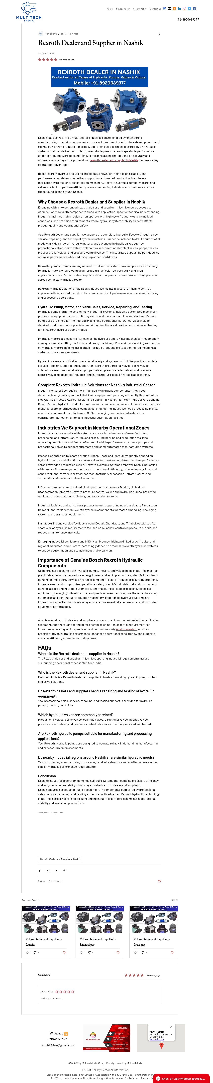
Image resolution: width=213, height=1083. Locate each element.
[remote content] (100, 831)
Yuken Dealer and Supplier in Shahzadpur (98, 942)
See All (174, 899)
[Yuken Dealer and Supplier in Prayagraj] (154, 919)
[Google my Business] (164, 8)
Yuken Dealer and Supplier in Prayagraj (152, 942)
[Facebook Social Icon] (194, 8)
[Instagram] (184, 8)
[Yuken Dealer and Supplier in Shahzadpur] (100, 919)
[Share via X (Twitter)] (47, 870)
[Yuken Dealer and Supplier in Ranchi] (46, 919)
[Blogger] (174, 8)
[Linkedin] (179, 8)
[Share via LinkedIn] (56, 870)
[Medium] (169, 8)
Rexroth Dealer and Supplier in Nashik (60, 858)
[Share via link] (64, 870)
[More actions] (159, 34)
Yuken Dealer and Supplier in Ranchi (44, 942)
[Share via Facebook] (39, 870)
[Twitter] (189, 8)
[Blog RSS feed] (66, 1034)
